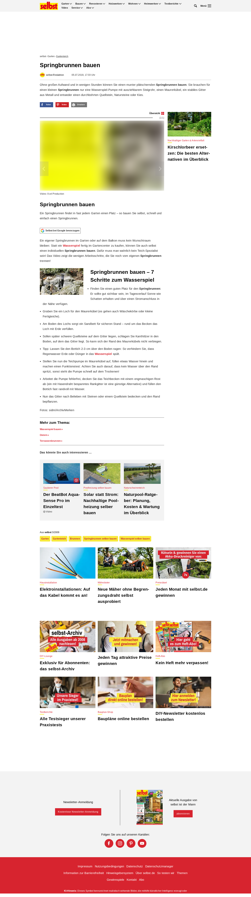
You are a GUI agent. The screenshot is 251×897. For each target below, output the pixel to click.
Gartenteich (62, 56)
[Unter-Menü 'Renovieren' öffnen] (104, 4)
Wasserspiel (71, 245)
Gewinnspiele (115, 879)
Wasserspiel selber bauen (135, 538)
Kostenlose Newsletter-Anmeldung (78, 812)
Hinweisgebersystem (119, 873)
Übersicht (154, 113)
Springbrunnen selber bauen (100, 538)
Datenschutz (134, 866)
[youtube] (142, 843)
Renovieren (95, 4)
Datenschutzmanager (159, 866)
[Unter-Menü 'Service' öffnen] (81, 8)
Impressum (85, 866)
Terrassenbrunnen (50, 441)
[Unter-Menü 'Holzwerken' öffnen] (123, 4)
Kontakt (132, 879)
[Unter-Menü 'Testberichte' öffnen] (180, 4)
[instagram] (120, 843)
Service (75, 8)
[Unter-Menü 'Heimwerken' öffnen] (160, 4)
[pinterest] (131, 843)
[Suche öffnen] (195, 5)
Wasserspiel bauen (50, 429)
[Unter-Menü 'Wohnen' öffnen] (139, 4)
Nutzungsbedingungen (109, 866)
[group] (102, 169)
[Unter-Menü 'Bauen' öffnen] (84, 4)
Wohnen (133, 4)
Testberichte (171, 4)
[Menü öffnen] (209, 6)
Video (64, 8)
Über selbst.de (145, 873)
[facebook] (109, 843)
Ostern (43, 435)
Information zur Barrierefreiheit (83, 873)
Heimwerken (151, 4)
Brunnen (75, 538)
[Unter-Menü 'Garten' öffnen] (71, 4)
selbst (43, 56)
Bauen (79, 4)
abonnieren (183, 813)
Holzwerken (115, 4)
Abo (88, 8)
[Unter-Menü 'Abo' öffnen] (93, 8)
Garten (65, 4)
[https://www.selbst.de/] (49, 6)
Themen (182, 873)
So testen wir (165, 873)
